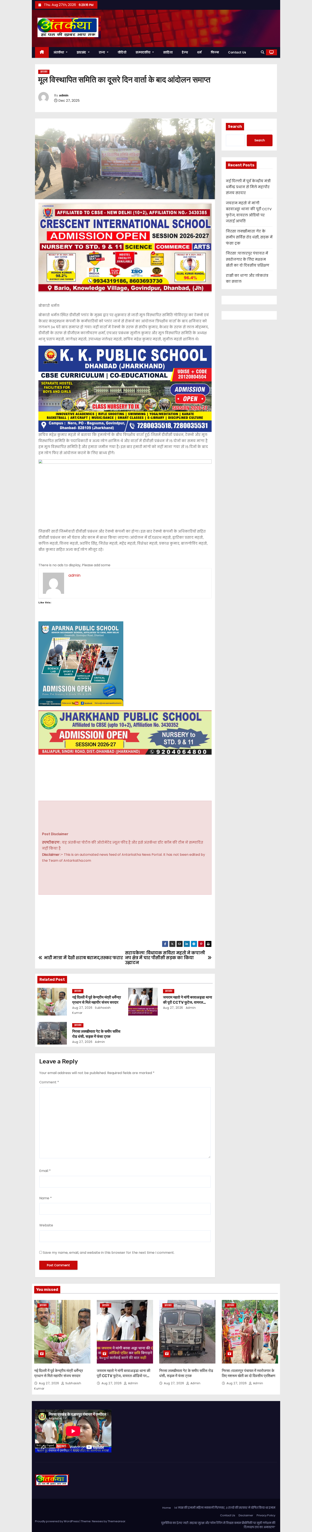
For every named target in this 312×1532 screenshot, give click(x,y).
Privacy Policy (266, 1515)
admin (63, 95)
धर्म (199, 52)
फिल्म (215, 52)
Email (45, 1170)
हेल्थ (185, 52)
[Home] (42, 52)
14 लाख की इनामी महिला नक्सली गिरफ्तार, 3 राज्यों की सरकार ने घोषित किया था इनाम (224, 1508)
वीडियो (122, 52)
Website (46, 1225)
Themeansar (116, 1521)
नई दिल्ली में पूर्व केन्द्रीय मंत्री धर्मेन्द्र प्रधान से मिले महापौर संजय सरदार (96, 1000)
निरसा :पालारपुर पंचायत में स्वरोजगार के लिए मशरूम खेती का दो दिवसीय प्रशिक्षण (247, 259)
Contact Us (237, 52)
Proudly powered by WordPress (57, 1521)
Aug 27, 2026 (82, 1008)
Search (235, 126)
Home (166, 1508)
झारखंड (82, 52)
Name (45, 1198)
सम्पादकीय (143, 52)
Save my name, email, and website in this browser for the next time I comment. (108, 1252)
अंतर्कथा (59, 52)
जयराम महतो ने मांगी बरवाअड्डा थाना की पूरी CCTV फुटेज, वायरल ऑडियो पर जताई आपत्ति (187, 1002)
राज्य (102, 52)
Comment (49, 1082)
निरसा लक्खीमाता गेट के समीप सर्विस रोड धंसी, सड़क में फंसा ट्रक (96, 1034)
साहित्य (168, 52)
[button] (262, 52)
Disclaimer (246, 1515)
